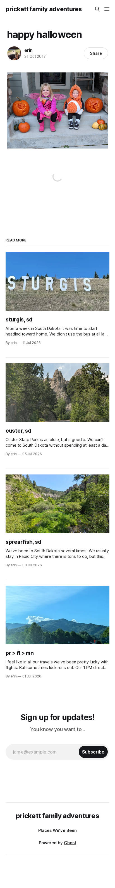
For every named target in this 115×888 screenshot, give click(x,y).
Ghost (70, 842)
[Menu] (106, 8)
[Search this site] (97, 8)
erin (28, 50)
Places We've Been (57, 830)
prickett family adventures (44, 9)
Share (96, 53)
